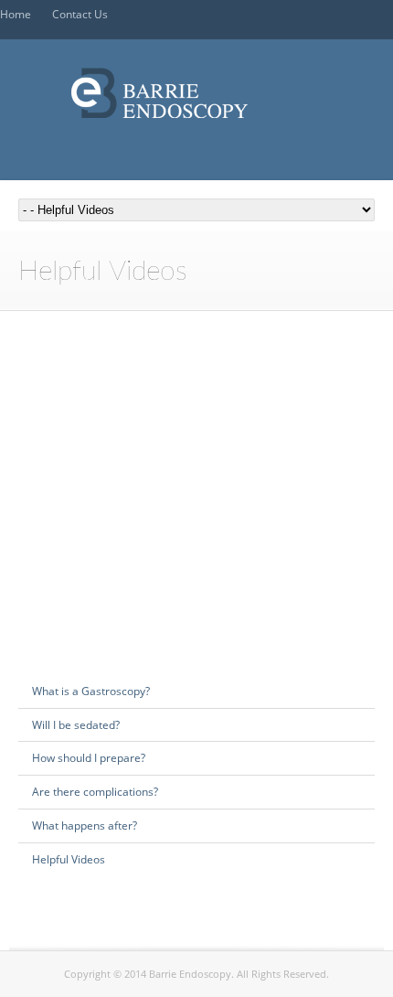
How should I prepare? (88, 758)
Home (15, 14)
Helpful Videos (68, 859)
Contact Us (80, 14)
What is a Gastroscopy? (91, 691)
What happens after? (84, 825)
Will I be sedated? (76, 725)
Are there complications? (95, 791)
